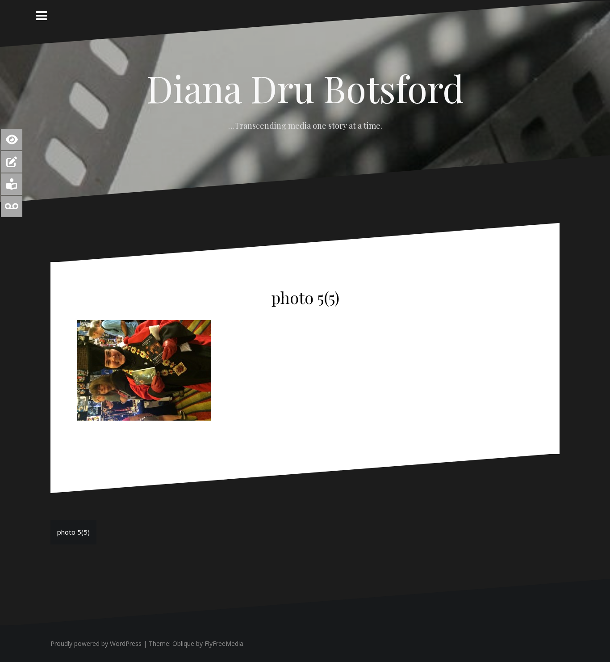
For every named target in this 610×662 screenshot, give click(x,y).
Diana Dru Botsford (305, 88)
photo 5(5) (73, 531)
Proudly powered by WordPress (96, 643)
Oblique (183, 643)
